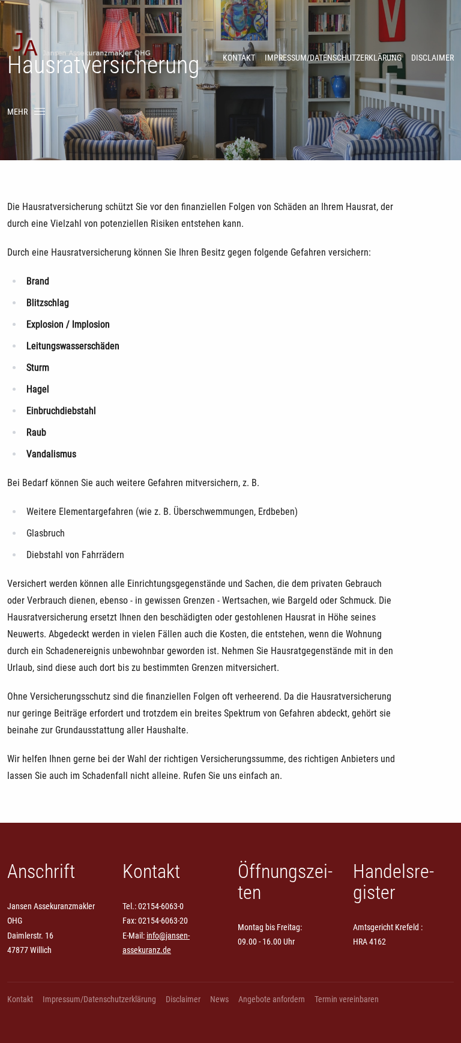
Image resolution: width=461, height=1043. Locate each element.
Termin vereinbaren (347, 999)
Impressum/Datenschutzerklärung (333, 57)
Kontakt (239, 57)
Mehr (17, 111)
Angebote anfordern (271, 999)
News (219, 999)
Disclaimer (432, 57)
